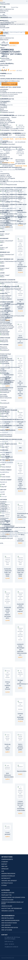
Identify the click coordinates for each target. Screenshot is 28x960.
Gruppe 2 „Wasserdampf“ (6, 240)
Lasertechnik (3, 506)
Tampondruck (3, 508)
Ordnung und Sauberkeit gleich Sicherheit (7, 685)
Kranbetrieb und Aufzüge (6, 325)
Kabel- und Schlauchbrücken (7, 380)
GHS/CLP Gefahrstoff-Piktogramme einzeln (11, 190)
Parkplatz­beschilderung (6, 434)
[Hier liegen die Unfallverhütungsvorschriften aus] (20, 673)
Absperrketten (3, 355)
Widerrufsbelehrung (8, 873)
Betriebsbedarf (4, 348)
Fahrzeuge (2, 125)
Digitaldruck (3, 501)
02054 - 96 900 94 (9, 944)
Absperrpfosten (4, 357)
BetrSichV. (2, 104)
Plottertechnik (3, 505)
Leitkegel (2, 369)
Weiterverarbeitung (5, 521)
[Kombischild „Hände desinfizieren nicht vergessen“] (20, 595)
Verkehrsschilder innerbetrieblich (8, 444)
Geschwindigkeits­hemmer (6, 387)
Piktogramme (3, 347)
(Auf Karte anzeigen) (10, 938)
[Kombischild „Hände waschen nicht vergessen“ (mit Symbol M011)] (7, 597)
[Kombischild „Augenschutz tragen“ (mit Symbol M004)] (7, 560)
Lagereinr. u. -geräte (5, 119)
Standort (4, 861)
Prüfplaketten (3, 82)
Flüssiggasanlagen (5, 331)
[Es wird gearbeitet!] (7, 827)
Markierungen (3, 407)
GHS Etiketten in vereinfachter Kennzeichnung (12, 196)
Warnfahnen (3, 370)
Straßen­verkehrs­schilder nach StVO (9, 425)
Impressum (4, 868)
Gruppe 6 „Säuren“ (5, 268)
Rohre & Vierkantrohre (6, 397)
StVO (1, 414)
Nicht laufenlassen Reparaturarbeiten (9, 775)
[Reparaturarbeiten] (20, 766)
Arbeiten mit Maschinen (6, 317)
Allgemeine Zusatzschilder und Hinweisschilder (12, 315)
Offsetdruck (3, 511)
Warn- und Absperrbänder (7, 382)
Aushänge (2, 12)
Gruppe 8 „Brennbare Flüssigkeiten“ (9, 282)
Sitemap (4, 885)
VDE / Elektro (3, 102)
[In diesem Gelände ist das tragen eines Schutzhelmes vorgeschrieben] (20, 792)
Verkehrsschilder (7, 899)
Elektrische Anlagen (5, 322)
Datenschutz (5, 878)
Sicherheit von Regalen (6, 120)
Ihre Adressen (6, 925)
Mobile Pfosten (4, 361)
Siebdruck (2, 503)
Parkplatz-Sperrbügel (5, 354)
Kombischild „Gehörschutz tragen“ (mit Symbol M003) (20, 572)
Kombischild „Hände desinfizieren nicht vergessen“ (20, 607)
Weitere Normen (4, 10)
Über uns (2, 523)
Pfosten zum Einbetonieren (7, 360)
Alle (4, 14)
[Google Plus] (12, 952)
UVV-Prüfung (3, 106)
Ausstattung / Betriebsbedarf (11, 908)
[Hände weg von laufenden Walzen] (7, 737)
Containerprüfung (4, 117)
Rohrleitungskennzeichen (6, 227)
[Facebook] (3, 952)
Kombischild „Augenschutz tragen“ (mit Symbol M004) (8, 572)
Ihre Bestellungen (7, 918)
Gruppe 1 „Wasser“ (5, 234)
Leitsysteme (3, 372)
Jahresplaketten (4, 89)
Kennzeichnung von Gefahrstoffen (13, 897)
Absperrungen (3, 379)
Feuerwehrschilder (4, 27)
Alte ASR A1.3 (3, 53)
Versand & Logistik (5, 297)
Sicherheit (2, 2)
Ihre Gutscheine (6, 930)
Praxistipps (3, 400)
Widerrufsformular (8, 876)
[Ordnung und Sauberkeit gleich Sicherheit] (7, 674)
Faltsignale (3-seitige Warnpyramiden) (10, 367)
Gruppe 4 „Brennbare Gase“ (7, 254)
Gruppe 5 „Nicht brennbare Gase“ (8, 261)
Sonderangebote (7, 859)
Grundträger (3, 91)
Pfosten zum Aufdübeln (6, 358)
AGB (2, 871)
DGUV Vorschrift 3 (5, 101)
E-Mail (3, 454)
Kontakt (4, 864)
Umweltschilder (4, 340)
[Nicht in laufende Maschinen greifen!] (20, 737)
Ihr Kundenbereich (8, 915)
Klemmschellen (4, 396)
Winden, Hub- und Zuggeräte (7, 122)
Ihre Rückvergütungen (9, 922)
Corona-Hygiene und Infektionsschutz (10, 81)
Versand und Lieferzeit (9, 880)
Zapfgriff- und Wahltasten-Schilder (9, 531)
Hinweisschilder (4, 312)
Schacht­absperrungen (5, 377)
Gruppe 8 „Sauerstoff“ (5, 295)
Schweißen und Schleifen (6, 328)
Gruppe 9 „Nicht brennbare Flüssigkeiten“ (10, 289)
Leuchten (2, 408)
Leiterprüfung (3, 107)
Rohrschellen (3, 394)
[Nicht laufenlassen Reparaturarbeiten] (7, 767)
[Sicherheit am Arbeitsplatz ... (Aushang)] (20, 705)
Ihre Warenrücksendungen (10, 920)
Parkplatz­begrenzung (5, 390)
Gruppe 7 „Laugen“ (5, 275)
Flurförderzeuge (4, 124)
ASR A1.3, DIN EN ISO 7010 (7, 9)
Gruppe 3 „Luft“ (4, 247)
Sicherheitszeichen (7, 892)
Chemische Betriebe (5, 320)
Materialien (3, 519)
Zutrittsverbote (4, 330)
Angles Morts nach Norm (6, 311)
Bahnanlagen (3, 319)
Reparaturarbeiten (21, 771)
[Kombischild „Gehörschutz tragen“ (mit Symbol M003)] (20, 560)
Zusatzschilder (4, 314)
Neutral (2, 109)
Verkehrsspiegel (4, 389)
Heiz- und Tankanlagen (6, 323)
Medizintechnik (4, 110)
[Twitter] (6, 952)
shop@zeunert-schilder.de (11, 946)
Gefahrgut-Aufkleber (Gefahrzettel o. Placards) (12, 304)
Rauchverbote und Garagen (7, 327)
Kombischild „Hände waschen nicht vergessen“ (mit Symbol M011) (7, 613)
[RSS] (9, 952)
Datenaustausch (4, 518)
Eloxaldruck (3, 509)
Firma (1, 445)
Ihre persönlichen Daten (9, 927)
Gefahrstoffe (3, 183)
